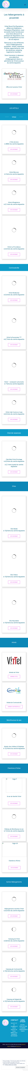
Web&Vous (18, 1046)
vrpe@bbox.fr (14, 1026)
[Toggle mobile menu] (25, 4)
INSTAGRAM (14, 1036)
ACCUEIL (22, 1025)
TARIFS (23, 1031)
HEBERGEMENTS (22, 1029)
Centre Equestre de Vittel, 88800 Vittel (14, 1030)
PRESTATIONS (22, 1026)
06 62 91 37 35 (14, 1024)
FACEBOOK (14, 1034)
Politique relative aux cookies (11, 1064)
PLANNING (22, 1028)
